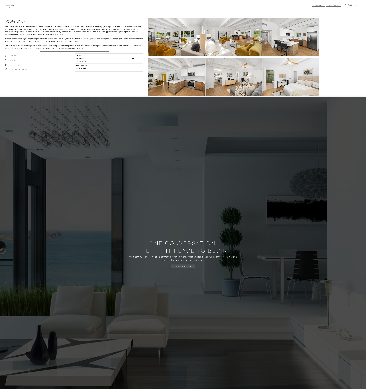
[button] (360, 5)
